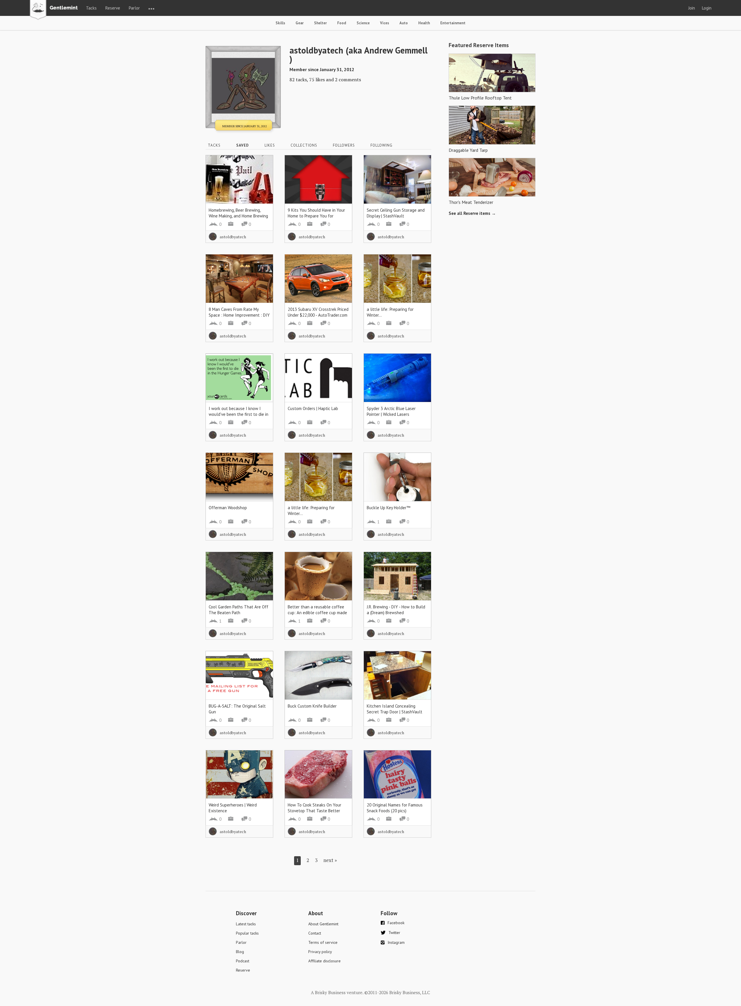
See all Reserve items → (472, 213)
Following (381, 145)
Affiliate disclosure (324, 960)
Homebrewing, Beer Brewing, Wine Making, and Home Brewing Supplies (238, 215)
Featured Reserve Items (479, 45)
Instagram (396, 942)
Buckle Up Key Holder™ (388, 507)
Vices (384, 23)
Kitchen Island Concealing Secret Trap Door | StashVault (394, 709)
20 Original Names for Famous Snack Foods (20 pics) (395, 807)
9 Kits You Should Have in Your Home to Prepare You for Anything (316, 215)
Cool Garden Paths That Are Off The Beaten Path (238, 609)
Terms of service (323, 942)
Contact (314, 933)
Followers (344, 145)
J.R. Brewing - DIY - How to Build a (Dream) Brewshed (396, 609)
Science (363, 23)
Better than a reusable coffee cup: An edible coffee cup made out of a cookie (317, 612)
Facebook (396, 923)
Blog (240, 951)
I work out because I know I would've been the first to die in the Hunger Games (238, 414)
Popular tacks (247, 933)
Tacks (91, 8)
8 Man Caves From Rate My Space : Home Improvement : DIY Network (239, 315)
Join (691, 8)
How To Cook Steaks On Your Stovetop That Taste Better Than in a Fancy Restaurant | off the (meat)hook (318, 813)
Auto (403, 23)
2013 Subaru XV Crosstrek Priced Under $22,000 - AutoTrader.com (318, 312)
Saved (242, 145)
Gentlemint (55, 10)
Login (706, 8)
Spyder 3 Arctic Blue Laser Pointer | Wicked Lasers (391, 411)
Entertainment (452, 23)
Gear (300, 23)
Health (424, 23)
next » (330, 860)
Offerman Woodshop (228, 507)
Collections (304, 145)
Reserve (112, 8)
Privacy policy (320, 951)
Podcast (242, 960)
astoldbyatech (233, 236)
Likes (270, 145)
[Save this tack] (263, 175)
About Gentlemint (323, 923)
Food (341, 23)
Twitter (394, 933)
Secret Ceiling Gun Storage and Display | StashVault (396, 213)
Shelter (320, 23)
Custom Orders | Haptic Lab (313, 408)
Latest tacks (246, 923)
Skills (280, 23)
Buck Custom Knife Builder (312, 706)
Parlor (134, 8)
